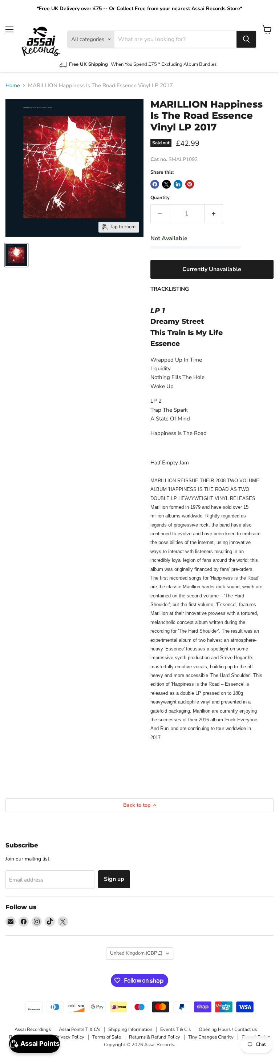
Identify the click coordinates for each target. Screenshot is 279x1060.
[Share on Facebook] (154, 184)
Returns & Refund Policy (154, 1037)
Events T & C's (175, 1029)
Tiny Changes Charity (211, 1037)
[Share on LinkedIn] (178, 184)
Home (12, 85)
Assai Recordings (33, 1029)
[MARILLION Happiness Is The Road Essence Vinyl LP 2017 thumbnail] (16, 255)
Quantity (160, 198)
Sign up (114, 879)
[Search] (246, 39)
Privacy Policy (69, 1037)
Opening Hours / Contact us (228, 1029)
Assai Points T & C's (79, 1029)
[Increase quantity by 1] (214, 213)
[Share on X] (166, 184)
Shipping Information (130, 1029)
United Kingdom (136, 953)
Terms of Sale (106, 1037)
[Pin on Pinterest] (189, 184)
